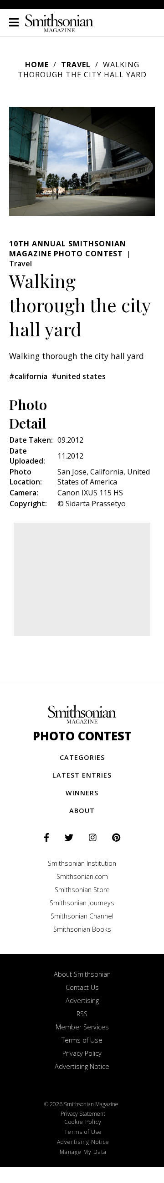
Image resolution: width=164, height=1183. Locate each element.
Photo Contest (82, 736)
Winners (82, 793)
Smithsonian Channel (82, 916)
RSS (82, 1013)
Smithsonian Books (82, 929)
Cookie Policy (83, 1122)
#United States (78, 376)
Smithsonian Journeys (82, 902)
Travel (76, 65)
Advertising (82, 1000)
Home (37, 65)
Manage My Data (83, 1152)
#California (28, 376)
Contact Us (82, 987)
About (82, 810)
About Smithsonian (82, 974)
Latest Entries (82, 775)
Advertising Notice (82, 1066)
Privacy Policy (82, 1053)
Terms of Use (82, 1040)
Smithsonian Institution (82, 863)
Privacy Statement (83, 1114)
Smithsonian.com (82, 876)
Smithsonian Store (82, 889)
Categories (82, 757)
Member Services (82, 1027)
